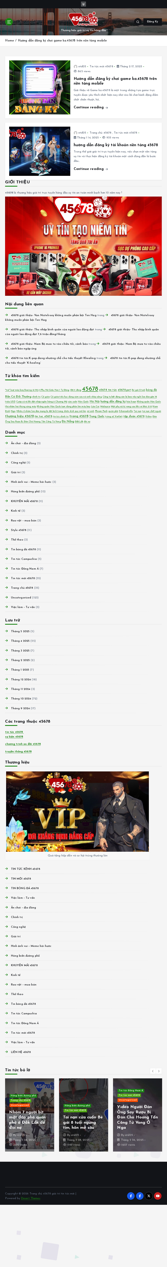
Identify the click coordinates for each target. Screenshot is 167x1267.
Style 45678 (18, 530)
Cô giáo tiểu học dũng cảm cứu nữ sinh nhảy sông (76, 397)
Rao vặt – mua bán (23, 520)
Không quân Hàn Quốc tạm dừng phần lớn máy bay (63, 407)
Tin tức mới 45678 (101, 66)
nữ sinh (90, 411)
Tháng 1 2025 (20, 670)
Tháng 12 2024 (21, 679)
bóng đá (151, 390)
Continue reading (89, 107)
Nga (13, 411)
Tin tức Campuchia (24, 559)
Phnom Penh (101, 411)
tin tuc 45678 (43, 416)
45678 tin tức (108, 390)
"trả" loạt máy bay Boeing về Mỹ (21, 390)
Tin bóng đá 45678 (23, 549)
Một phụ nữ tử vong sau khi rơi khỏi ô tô (131, 407)
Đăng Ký (152, 21)
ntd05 (82, 66)
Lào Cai (95, 407)
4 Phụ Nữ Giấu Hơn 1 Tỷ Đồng (54, 390)
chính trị (36, 397)
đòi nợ (87, 422)
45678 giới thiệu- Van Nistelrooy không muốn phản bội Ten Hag (53, 315)
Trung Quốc (96, 416)
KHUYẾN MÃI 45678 (24, 501)
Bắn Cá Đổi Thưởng (18, 396)
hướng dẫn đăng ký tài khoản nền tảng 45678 (116, 145)
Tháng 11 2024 (20, 689)
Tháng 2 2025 (20, 660)
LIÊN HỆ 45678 (21, 1052)
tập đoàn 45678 (134, 416)
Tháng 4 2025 (20, 641)
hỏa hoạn (131, 402)
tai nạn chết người (151, 411)
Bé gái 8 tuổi (138, 390)
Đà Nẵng (68, 421)
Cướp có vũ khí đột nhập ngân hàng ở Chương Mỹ (41, 402)
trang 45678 (78, 416)
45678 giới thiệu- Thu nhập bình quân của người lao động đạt (52, 329)
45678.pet (124, 390)
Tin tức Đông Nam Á (25, 569)
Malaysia (105, 407)
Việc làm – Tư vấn (23, 607)
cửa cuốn (72, 402)
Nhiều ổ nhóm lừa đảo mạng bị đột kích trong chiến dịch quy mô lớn (51, 411)
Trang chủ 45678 (100, 132)
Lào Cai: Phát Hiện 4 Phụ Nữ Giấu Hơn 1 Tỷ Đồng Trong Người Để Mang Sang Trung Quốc (28, 1117)
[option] (29, 1115)
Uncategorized (21, 597)
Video (148, 416)
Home (9, 40)
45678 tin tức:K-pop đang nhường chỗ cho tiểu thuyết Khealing (53, 358)
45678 (90, 389)
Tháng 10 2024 (21, 698)
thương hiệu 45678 (19, 416)
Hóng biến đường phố (25, 491)
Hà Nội (95, 401)
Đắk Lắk (79, 422)
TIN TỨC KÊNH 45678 (25, 869)
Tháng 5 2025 (20, 631)
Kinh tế (15, 511)
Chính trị (17, 453)
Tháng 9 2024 (20, 708)
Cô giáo (45, 397)
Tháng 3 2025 (20, 650)
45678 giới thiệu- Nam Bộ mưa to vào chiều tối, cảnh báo (49, 344)
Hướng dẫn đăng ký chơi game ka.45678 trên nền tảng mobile (62, 40)
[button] (153, 1071)
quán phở (113, 411)
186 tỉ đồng (75, 390)
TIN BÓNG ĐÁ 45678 (24, 888)
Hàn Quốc (83, 402)
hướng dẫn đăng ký (113, 401)
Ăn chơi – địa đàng (23, 443)
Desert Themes (30, 1198)
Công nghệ (18, 462)
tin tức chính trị (61, 416)
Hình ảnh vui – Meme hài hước (31, 482)
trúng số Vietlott (113, 416)
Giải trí (15, 472)
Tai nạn (137, 411)
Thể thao (17, 539)
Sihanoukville (126, 411)
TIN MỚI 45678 (21, 879)
